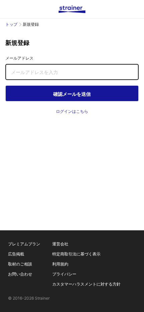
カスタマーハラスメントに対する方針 (86, 284)
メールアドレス (19, 58)
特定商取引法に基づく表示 (76, 253)
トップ (11, 24)
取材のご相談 (20, 263)
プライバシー (64, 274)
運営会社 (60, 243)
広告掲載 (16, 253)
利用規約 (60, 263)
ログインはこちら (72, 111)
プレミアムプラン (24, 243)
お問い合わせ (20, 274)
